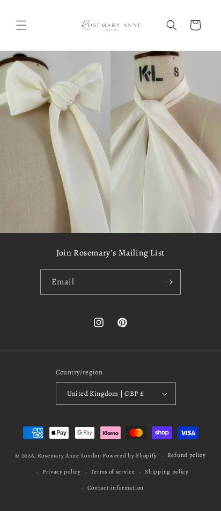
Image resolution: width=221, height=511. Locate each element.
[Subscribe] (168, 282)
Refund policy (186, 455)
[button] (21, 25)
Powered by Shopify (129, 456)
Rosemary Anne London (69, 456)
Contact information (115, 488)
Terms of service (113, 472)
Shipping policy (167, 472)
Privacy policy (61, 472)
